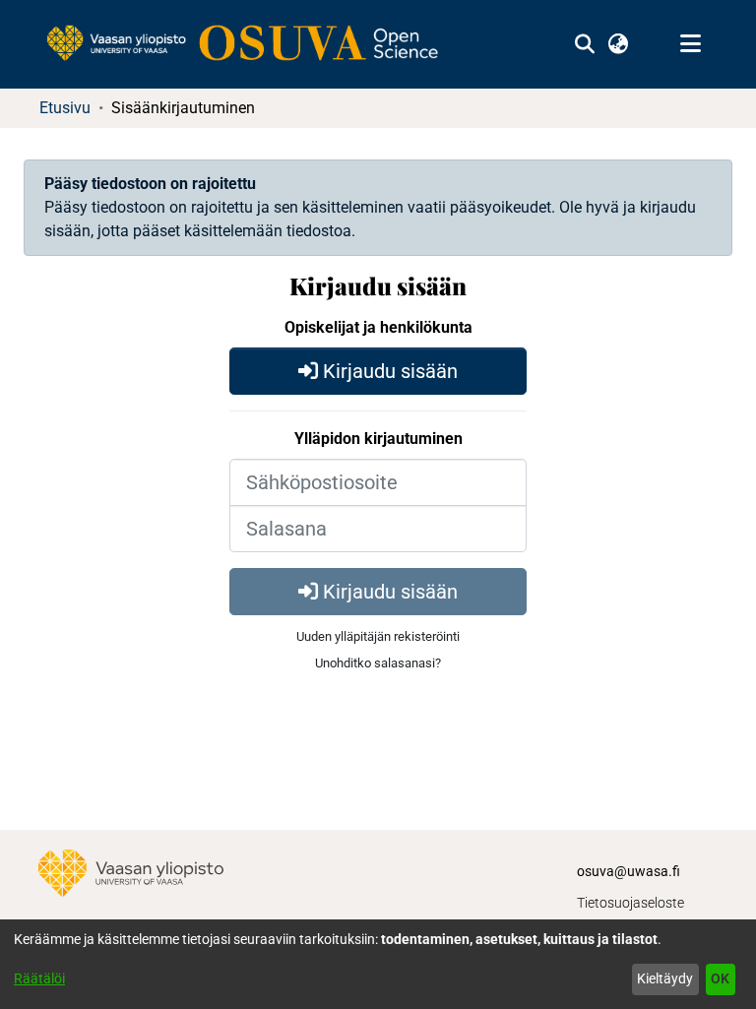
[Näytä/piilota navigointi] (690, 44)
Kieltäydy (665, 978)
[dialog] (378, 964)
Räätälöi (39, 978)
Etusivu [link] (65, 107)
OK (720, 978)
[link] (252, 44)
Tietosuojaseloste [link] (630, 903)
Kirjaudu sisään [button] (388, 371)
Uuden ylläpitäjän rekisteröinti (378, 636)
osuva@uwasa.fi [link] (628, 871)
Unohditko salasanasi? (378, 663)
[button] (584, 44)
